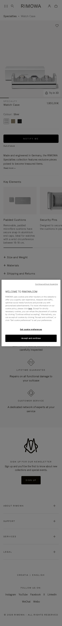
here (30, 308)
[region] (31, 313)
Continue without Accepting (46, 284)
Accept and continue (31, 338)
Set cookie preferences (31, 329)
